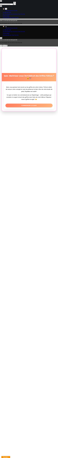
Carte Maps (6, 33)
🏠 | (4, 26)
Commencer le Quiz (29, 105)
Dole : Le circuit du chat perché (8, 20)
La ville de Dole (7, 30)
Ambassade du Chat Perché (10, 35)
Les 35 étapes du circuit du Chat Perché (14, 31)
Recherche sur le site (11, 28)
